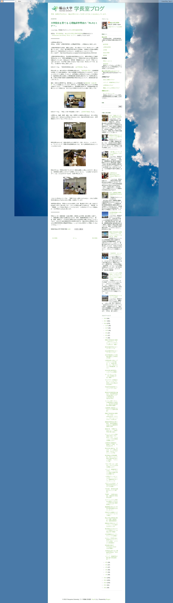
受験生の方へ (105, 90)
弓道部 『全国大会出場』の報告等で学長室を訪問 (111, 496)
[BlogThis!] (77, 229)
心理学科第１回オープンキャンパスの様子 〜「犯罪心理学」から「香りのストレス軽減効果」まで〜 (111, 364)
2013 (105, 582)
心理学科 (73, 30)
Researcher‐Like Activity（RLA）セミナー (64, 35)
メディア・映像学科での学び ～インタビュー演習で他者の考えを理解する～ (111, 472)
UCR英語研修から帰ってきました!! (115, 213)
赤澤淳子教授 (85, 111)
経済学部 (105, 44)
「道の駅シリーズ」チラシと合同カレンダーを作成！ (115, 153)
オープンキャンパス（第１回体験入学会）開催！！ (110, 376)
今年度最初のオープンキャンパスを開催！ (111, 535)
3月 (106, 569)
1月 (106, 574)
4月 (106, 567)
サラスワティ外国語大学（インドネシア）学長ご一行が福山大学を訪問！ (111, 382)
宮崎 (78, 30)
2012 (105, 585)
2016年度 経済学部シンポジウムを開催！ (111, 371)
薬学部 (105, 55)
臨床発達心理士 (86, 70)
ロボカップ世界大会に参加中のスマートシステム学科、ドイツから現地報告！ (111, 540)
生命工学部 (106, 52)
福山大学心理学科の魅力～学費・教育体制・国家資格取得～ (111, 519)
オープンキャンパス (108, 93)
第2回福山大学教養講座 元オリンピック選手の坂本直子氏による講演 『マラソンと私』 (111, 458)
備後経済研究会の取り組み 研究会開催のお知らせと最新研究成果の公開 (111, 424)
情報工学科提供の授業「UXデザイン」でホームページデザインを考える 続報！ (115, 234)
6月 (106, 562)
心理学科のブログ (107, 85)
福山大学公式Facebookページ (110, 71)
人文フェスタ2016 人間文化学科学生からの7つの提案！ (111, 485)
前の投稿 (94, 238)
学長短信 (105, 64)
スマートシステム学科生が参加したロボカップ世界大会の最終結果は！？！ (111, 502)
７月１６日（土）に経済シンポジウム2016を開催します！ (111, 465)
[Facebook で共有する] (80, 229)
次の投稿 (54, 238)
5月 (106, 565)
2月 (106, 572)
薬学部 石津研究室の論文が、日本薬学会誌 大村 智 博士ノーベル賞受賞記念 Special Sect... (111, 395)
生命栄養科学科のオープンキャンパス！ (111, 351)
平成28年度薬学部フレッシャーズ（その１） (111, 388)
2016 (105, 323)
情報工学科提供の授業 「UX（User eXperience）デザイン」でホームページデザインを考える (112, 416)
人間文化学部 (107, 47)
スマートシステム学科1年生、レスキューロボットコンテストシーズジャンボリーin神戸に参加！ (115, 276)
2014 (105, 580)
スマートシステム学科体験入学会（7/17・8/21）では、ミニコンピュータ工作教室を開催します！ (111, 437)
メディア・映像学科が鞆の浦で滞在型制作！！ (111, 558)
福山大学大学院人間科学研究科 (73, 33)
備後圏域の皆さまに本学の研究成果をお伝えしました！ (111, 508)
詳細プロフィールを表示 (115, 26)
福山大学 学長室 (114, 22)
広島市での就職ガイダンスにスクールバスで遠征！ (111, 514)
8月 (106, 335)
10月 (106, 330)
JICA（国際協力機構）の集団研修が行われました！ (115, 194)
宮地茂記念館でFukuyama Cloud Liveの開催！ (110, 547)
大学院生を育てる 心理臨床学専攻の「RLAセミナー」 (111, 552)
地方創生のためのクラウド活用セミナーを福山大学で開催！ (111, 530)
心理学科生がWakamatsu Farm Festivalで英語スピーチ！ (115, 175)
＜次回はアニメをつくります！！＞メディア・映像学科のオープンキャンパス (111, 479)
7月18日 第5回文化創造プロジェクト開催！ (111, 490)
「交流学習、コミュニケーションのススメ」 (115, 253)
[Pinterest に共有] (82, 229)
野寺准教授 (59, 33)
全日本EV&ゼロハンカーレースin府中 (115, 296)
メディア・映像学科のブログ (110, 82)
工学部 (105, 50)
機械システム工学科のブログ (110, 88)
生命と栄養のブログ (108, 79)
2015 (105, 577)
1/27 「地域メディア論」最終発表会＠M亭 (115, 116)
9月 (106, 333)
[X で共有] (79, 229)
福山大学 (104, 37)
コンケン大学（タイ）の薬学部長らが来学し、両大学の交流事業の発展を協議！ (111, 403)
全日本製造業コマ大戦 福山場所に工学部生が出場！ (111, 356)
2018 (105, 318)
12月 (106, 325)
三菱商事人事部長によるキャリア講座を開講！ (111, 409)
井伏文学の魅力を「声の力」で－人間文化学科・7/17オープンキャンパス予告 (111, 451)
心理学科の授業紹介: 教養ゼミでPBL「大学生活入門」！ (111, 444)
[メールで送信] (75, 229)
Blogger (108, 599)
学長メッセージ (107, 61)
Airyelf (93, 599)
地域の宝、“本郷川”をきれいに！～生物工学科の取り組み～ (111, 430)
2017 (105, 321)
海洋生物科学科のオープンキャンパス (111, 347)
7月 (106, 338)
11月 (106, 328)
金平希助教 (79, 67)
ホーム (75, 238)
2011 (105, 587)
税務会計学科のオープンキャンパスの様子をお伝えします (115, 136)
